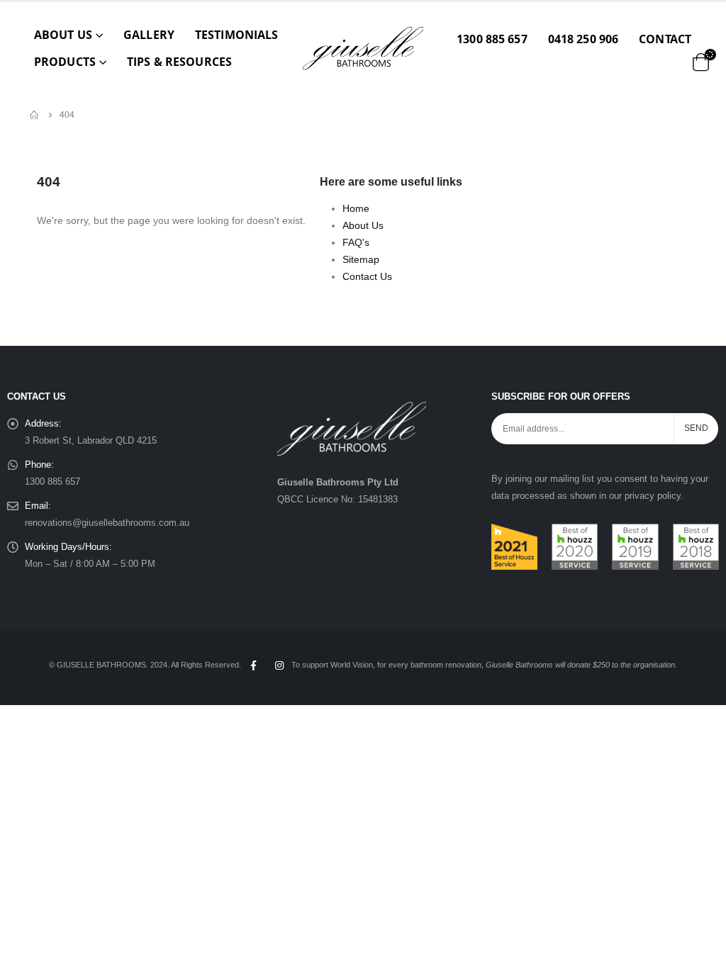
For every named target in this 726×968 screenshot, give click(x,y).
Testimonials (236, 35)
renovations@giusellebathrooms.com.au (107, 523)
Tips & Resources (179, 61)
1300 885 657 (492, 39)
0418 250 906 (583, 39)
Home (355, 208)
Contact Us (367, 276)
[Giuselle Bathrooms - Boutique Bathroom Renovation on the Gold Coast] (363, 48)
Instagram (279, 665)
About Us (63, 35)
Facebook (253, 665)
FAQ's (355, 242)
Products (65, 61)
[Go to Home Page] (35, 114)
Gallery (148, 35)
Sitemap (360, 259)
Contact (665, 39)
